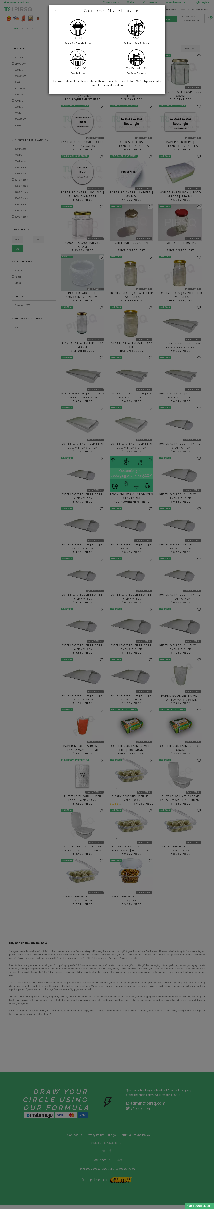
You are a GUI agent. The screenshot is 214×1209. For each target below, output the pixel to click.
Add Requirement (199, 1205)
